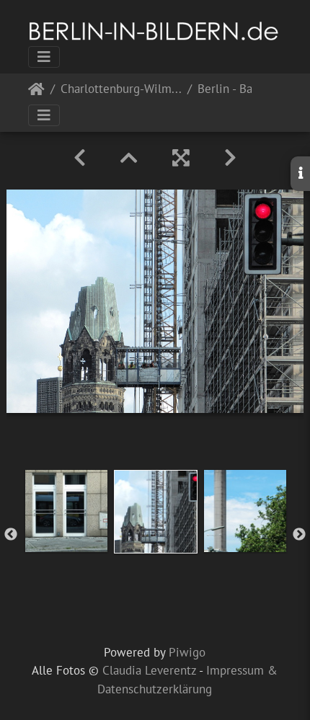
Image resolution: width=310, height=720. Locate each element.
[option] (66, 511)
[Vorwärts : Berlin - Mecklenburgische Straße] (230, 158)
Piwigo (187, 652)
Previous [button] (11, 535)
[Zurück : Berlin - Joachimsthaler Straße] (79, 158)
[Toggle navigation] (44, 57)
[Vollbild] (181, 158)
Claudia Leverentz (149, 670)
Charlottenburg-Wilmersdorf (121, 90)
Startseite (36, 92)
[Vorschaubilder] (129, 158)
